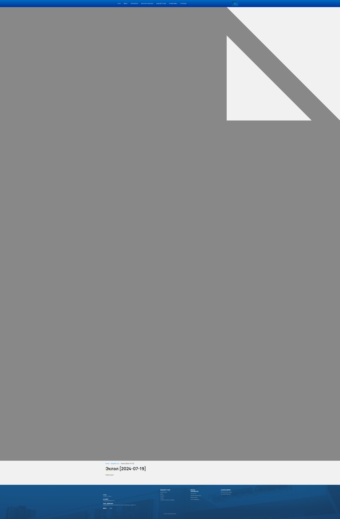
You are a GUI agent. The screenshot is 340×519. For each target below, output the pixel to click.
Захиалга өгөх (194, 497)
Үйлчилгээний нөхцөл (226, 492)
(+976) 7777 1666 (107, 496)
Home (107, 464)
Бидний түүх (115, 464)
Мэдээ (162, 498)
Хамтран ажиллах (147, 3)
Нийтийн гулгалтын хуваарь (167, 499)
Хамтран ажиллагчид (196, 495)
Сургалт (162, 496)
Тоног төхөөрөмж (195, 499)
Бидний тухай (161, 3)
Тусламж (183, 3)
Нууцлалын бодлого (226, 494)
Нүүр (119, 3)
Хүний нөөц (173, 3)
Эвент (126, 3)
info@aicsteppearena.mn (109, 500)
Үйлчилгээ (134, 3)
